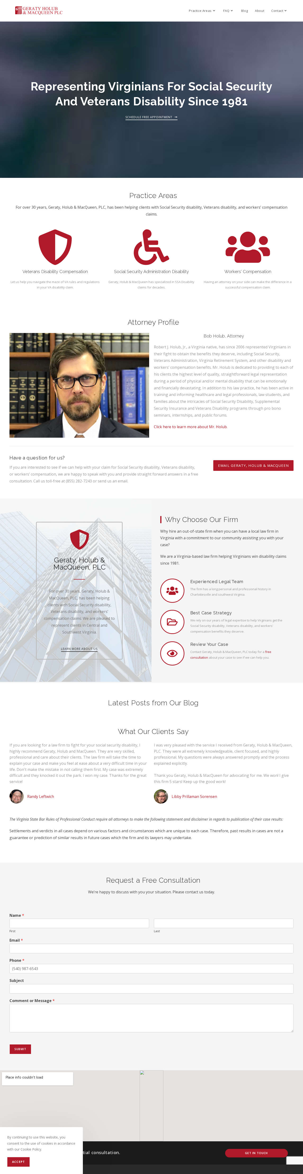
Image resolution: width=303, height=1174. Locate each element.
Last (157, 931)
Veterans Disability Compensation (55, 271)
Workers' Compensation (247, 271)
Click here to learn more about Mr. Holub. (190, 426)
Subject (16, 980)
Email (16, 940)
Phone (16, 960)
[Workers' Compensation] (248, 247)
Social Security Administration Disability (151, 271)
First (12, 931)
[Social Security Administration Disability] (151, 247)
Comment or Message (32, 1000)
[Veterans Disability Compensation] (55, 247)
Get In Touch (256, 1153)
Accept (18, 1162)
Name (16, 915)
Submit (20, 1049)
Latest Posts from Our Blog (153, 703)
